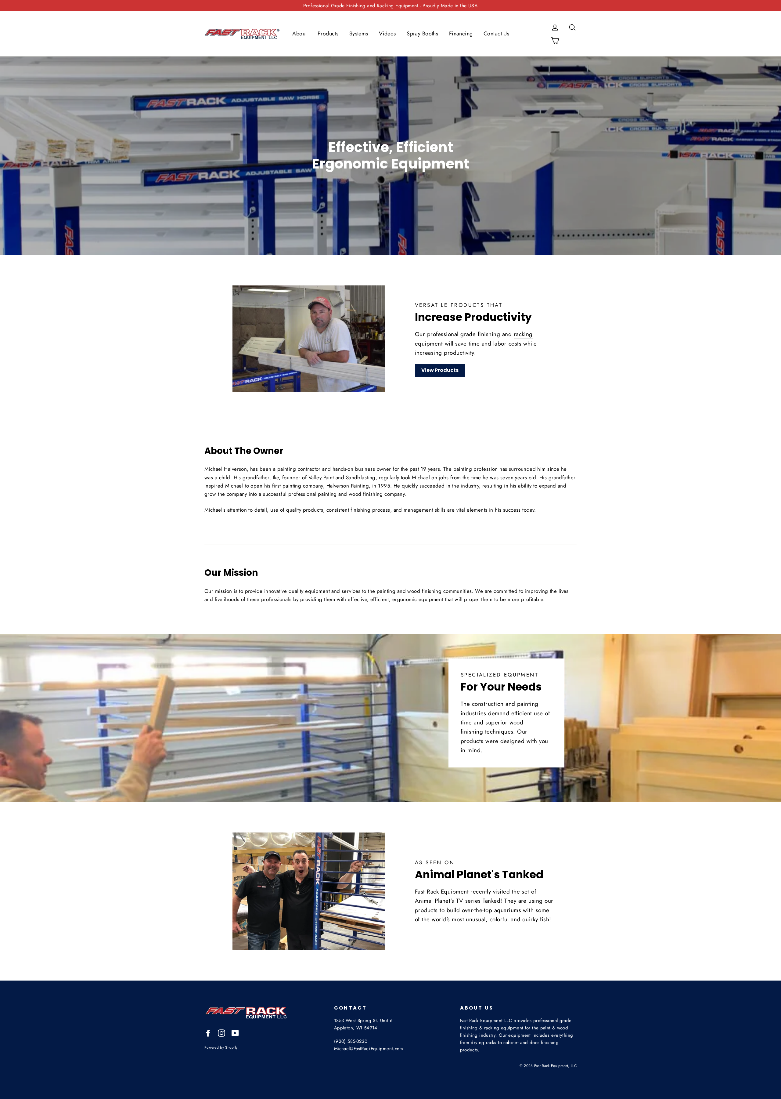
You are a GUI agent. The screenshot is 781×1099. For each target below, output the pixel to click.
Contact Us (496, 34)
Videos (387, 34)
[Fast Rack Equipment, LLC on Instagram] (221, 1032)
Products (328, 34)
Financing (461, 34)
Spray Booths (422, 34)
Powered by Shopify (220, 1047)
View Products (440, 370)
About (299, 34)
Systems (358, 34)
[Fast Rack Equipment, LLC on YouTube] (235, 1032)
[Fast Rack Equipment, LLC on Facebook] (208, 1032)
